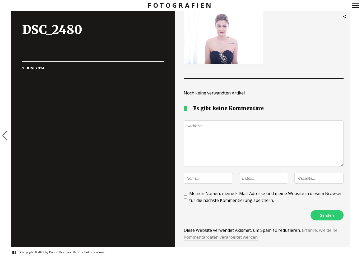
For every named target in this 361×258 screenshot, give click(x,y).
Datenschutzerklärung (88, 252)
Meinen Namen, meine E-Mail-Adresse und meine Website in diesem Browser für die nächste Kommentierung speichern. (265, 197)
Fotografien (180, 5)
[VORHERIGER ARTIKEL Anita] (5, 136)
